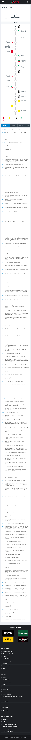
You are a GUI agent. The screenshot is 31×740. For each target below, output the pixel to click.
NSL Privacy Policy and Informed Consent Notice (13, 696)
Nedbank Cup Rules (7, 721)
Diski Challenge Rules (7, 729)
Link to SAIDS (5, 701)
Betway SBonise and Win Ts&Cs (9, 724)
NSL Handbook (6, 679)
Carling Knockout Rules (8, 731)
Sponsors (5, 684)
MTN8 (4, 668)
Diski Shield (5, 663)
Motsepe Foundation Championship (10, 653)
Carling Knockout (6, 658)
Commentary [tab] (5, 125)
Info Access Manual (7, 682)
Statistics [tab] (13, 125)
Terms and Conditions (7, 691)
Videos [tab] (27, 125)
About (4, 677)
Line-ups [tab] (21, 125)
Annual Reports (6, 689)
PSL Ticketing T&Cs (7, 694)
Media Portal (5, 710)
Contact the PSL (6, 699)
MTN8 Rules (5, 719)
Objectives (5, 687)
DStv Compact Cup (7, 666)
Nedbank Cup (6, 656)
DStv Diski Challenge (7, 661)
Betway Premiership (7, 651)
